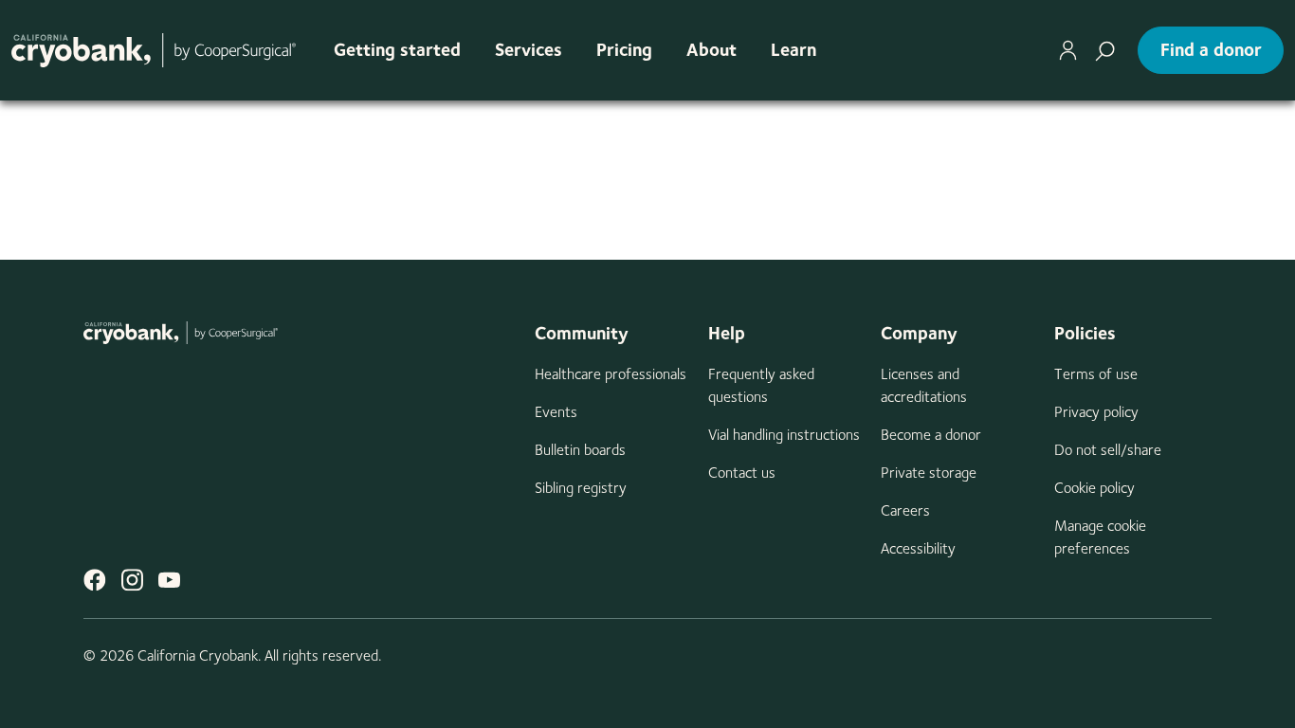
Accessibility (918, 548)
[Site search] (1104, 50)
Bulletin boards (580, 450)
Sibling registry (581, 488)
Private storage (928, 473)
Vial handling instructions (784, 435)
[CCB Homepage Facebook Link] (94, 580)
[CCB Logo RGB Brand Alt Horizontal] (153, 49)
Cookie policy (1094, 488)
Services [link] (528, 50)
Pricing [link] (624, 50)
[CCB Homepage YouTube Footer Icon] (169, 580)
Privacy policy (1096, 412)
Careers (905, 510)
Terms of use (1096, 374)
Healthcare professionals (610, 374)
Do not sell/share (1107, 450)
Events (556, 412)
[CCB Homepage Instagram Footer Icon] (132, 580)
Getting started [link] (397, 50)
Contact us (741, 473)
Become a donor (931, 435)
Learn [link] (793, 50)
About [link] (711, 50)
